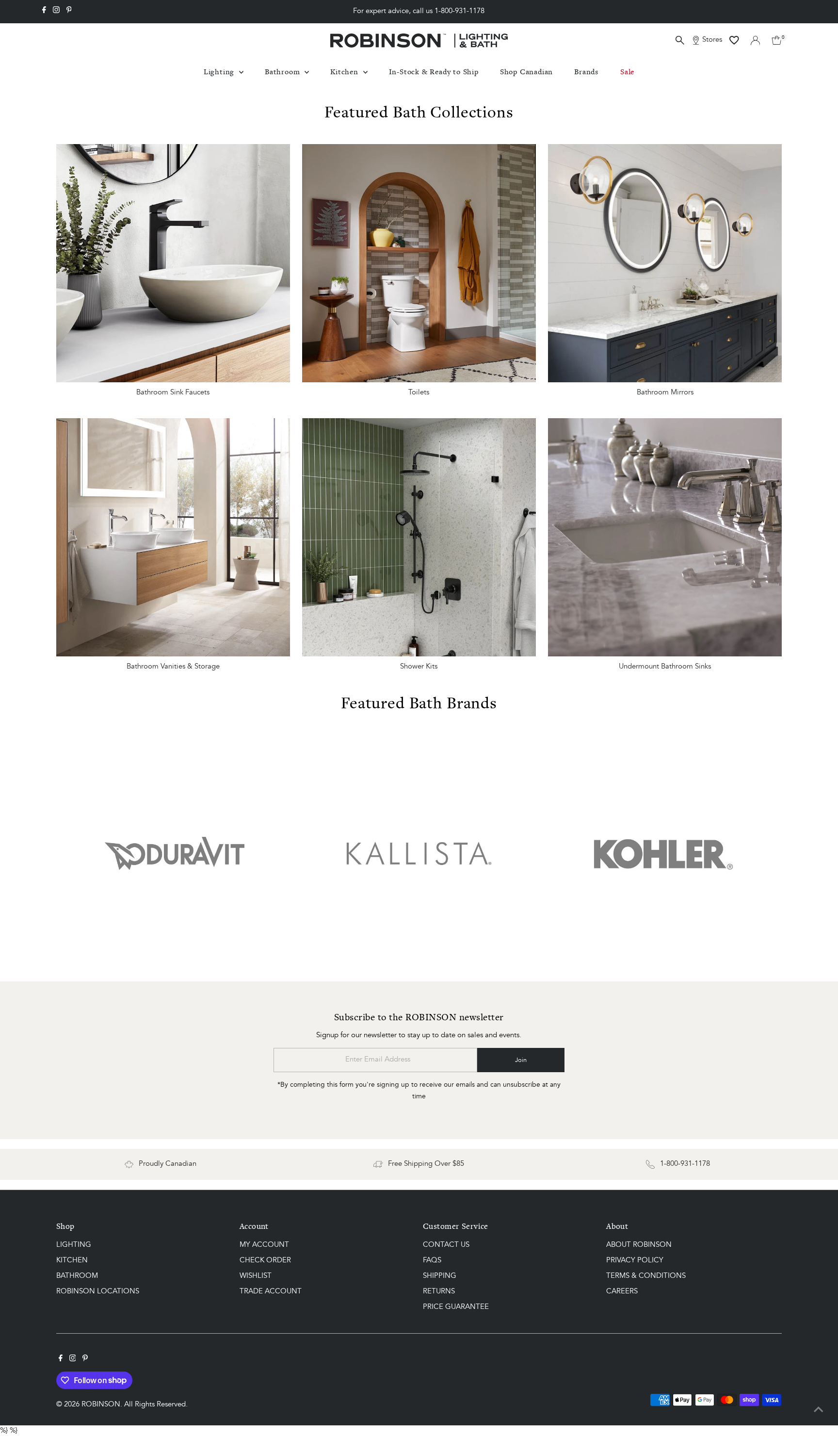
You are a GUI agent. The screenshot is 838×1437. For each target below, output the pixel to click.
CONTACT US (446, 1245)
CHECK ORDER (265, 1260)
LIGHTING (73, 1245)
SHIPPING (439, 1276)
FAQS (432, 1260)
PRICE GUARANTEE (456, 1307)
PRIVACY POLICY (634, 1260)
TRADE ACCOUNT (271, 1291)
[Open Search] (680, 40)
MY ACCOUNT (264, 1245)
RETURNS (439, 1291)
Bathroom (283, 71)
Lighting (220, 71)
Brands (586, 71)
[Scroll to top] (818, 1410)
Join (521, 1060)
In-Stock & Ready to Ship (434, 71)
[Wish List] (734, 40)
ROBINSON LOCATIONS (97, 1291)
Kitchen (345, 71)
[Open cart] (777, 40)
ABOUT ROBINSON (639, 1245)
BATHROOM (77, 1276)
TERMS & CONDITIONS (646, 1276)
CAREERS (622, 1291)
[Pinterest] (69, 11)
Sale (627, 71)
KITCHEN (72, 1260)
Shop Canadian (526, 71)
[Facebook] (44, 11)
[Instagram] (56, 11)
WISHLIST (256, 1276)
